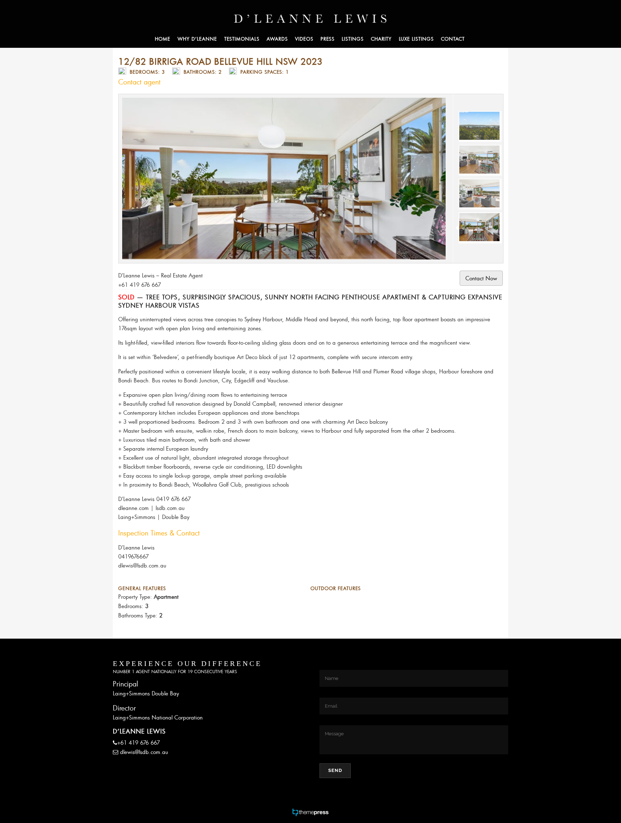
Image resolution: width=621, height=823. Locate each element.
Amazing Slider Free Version (153, 103)
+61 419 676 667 (138, 742)
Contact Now (481, 278)
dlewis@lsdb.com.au (144, 751)
